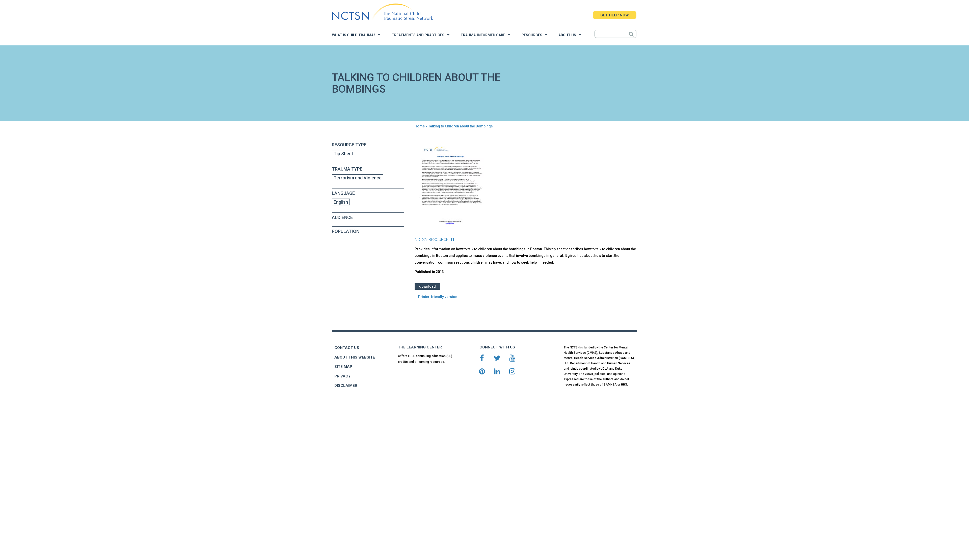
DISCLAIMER (345, 385)
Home (420, 126)
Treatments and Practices (419, 35)
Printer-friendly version (437, 297)
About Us (568, 35)
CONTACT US (346, 347)
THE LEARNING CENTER (420, 347)
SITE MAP (343, 366)
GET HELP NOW (614, 15)
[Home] (382, 12)
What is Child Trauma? (355, 35)
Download (427, 286)
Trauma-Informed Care (484, 35)
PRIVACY (342, 376)
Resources (533, 35)
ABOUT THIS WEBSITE (354, 357)
